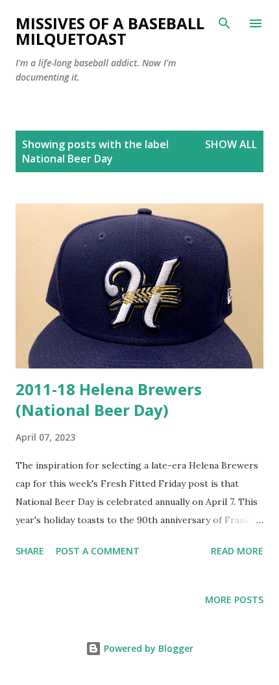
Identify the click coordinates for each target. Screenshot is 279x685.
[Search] (224, 23)
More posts (234, 599)
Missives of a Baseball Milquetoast (110, 30)
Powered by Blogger (147, 648)
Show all (231, 144)
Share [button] (30, 551)
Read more (237, 551)
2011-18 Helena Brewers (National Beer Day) (109, 399)
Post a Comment (98, 551)
